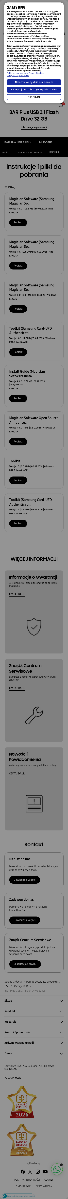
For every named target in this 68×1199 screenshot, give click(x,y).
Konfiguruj (34, 97)
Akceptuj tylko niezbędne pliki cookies (34, 89)
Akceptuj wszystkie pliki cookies (34, 82)
